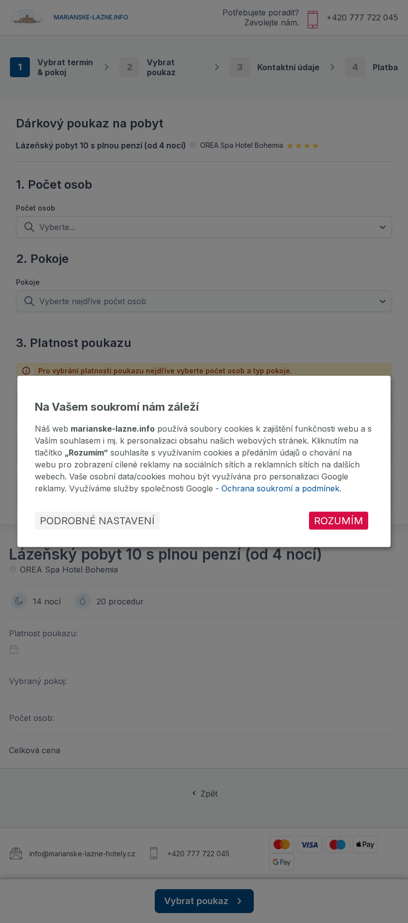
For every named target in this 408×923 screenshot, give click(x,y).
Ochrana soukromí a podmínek (280, 488)
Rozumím (338, 521)
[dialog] (204, 461)
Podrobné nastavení (97, 521)
